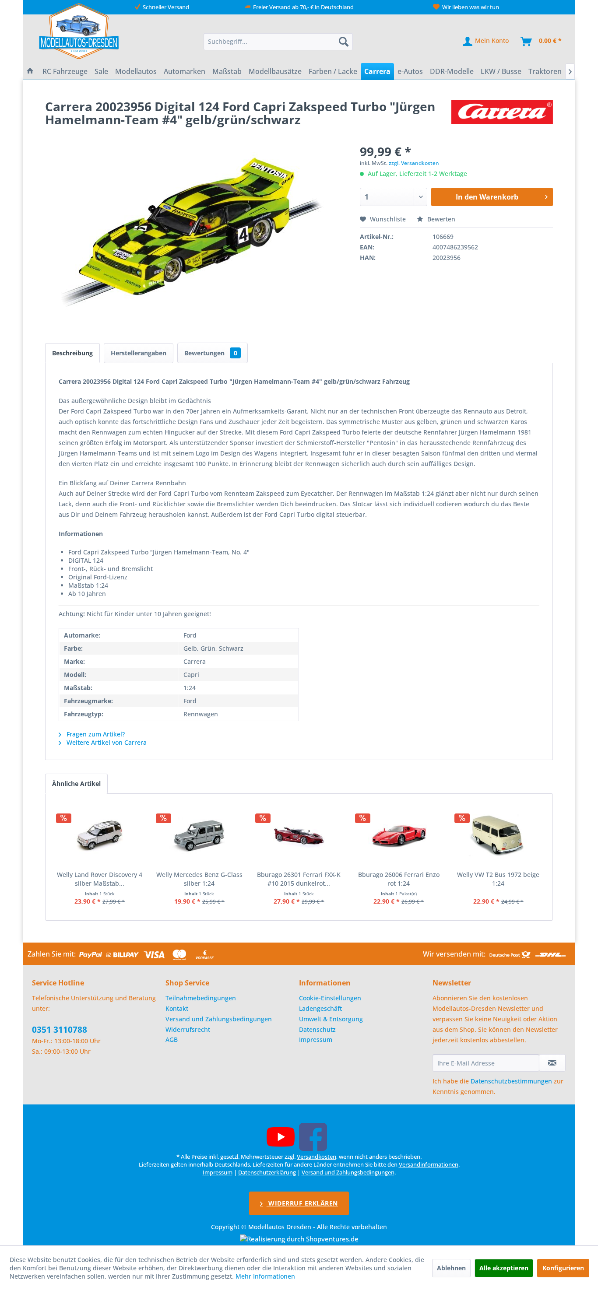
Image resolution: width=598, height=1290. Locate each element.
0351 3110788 (59, 1029)
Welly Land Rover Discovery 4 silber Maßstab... (99, 878)
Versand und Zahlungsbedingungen (218, 1019)
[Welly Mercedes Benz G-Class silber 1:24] (199, 835)
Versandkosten (316, 1156)
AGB (171, 1039)
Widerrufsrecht (187, 1029)
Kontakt (176, 1008)
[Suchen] (343, 41)
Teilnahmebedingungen (200, 998)
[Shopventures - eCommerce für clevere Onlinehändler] (299, 1238)
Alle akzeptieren (503, 1268)
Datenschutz (317, 1029)
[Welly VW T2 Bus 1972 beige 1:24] (498, 835)
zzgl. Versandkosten (414, 163)
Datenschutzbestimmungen (511, 1081)
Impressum (315, 1039)
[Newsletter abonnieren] (552, 1063)
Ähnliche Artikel (76, 783)
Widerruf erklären (302, 1203)
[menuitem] (278, 41)
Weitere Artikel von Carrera (106, 742)
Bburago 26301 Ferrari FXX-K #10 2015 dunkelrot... (299, 878)
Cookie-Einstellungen (330, 998)
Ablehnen (451, 1268)
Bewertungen (210, 353)
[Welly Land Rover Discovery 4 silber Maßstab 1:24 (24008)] (99, 835)
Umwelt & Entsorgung (331, 1019)
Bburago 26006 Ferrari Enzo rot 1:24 (399, 878)
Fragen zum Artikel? (95, 734)
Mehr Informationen (265, 1276)
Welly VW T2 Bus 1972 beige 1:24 (498, 878)
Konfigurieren (563, 1268)
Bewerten (440, 219)
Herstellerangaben (138, 353)
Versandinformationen (428, 1164)
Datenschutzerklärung (267, 1172)
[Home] (30, 71)
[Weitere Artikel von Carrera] (502, 115)
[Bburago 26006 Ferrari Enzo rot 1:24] (398, 835)
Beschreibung (72, 353)
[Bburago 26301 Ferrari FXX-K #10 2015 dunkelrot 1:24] (299, 835)
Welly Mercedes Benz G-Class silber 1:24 (199, 878)
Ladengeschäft (320, 1008)
